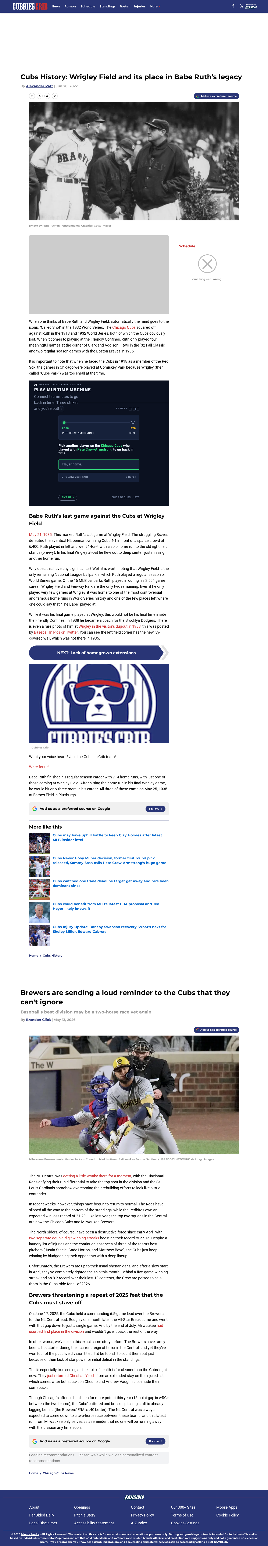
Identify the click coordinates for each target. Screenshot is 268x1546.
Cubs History (52, 955)
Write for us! (39, 767)
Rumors (70, 6)
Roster (125, 6)
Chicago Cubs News (58, 1473)
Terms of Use (182, 1515)
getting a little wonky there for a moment (97, 1176)
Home (33, 955)
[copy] (55, 96)
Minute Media (30, 1534)
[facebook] (233, 6)
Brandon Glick (38, 1020)
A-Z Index (139, 1523)
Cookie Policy (227, 1515)
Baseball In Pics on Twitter (56, 632)
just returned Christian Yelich (71, 1375)
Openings (82, 1507)
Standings (107, 6)
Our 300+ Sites (183, 1507)
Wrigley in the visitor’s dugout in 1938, (110, 626)
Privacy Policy (142, 1515)
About (34, 1507)
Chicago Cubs (124, 327)
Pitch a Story (84, 1515)
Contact (137, 1507)
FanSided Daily (41, 1515)
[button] (98, 477)
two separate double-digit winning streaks (64, 1238)
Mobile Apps (226, 1507)
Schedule (88, 6)
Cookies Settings (185, 1523)
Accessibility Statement (94, 1523)
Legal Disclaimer (43, 1523)
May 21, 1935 (40, 534)
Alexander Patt (39, 86)
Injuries (140, 6)
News (56, 6)
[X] (241, 6)
